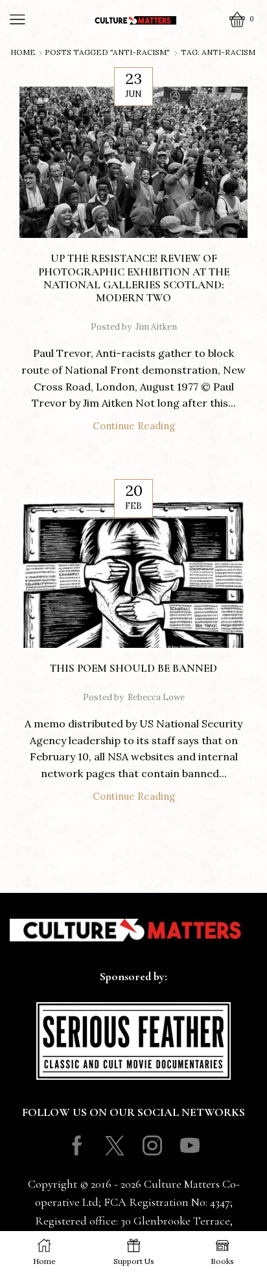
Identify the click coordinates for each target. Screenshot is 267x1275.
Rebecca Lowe (156, 697)
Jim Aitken (156, 326)
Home (23, 52)
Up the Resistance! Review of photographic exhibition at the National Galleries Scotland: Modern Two (133, 278)
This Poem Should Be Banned (133, 668)
